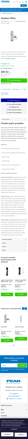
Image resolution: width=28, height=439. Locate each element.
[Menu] (26, 2)
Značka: (4, 93)
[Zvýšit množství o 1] (26, 74)
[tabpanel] (7, 281)
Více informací (16, 425)
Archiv (2, 412)
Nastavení (14, 429)
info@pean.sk (15, 393)
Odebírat (22, 365)
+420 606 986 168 (15, 396)
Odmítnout (7, 434)
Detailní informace (10, 58)
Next (26, 308)
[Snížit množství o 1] (26, 76)
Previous (23, 308)
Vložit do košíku (15, 80)
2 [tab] (14, 345)
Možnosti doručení (7, 68)
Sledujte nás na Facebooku (15, 398)
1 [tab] (13, 345)
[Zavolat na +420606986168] (17, 2)
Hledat (24, 5)
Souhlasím (21, 434)
